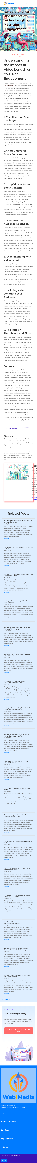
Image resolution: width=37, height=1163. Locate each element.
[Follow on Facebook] (2, 1160)
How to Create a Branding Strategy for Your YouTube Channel (17, 628)
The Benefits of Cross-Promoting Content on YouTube (18, 548)
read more (6, 538)
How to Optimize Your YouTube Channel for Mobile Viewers (18, 521)
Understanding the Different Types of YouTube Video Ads (17, 655)
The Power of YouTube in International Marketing (17, 788)
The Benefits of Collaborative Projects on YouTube (18, 842)
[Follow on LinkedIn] (5, 1160)
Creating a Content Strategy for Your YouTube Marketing (16, 762)
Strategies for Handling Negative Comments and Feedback (15, 681)
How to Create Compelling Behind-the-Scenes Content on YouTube (17, 735)
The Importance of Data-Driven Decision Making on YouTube (18, 869)
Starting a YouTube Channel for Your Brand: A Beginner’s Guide (18, 574)
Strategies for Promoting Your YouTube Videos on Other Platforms (17, 708)
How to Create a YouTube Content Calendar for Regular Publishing (16, 949)
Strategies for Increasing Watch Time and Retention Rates (18, 601)
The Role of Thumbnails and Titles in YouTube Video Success (16, 922)
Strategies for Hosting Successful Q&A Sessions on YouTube (17, 895)
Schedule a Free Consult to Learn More (18, 1030)
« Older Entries (6, 999)
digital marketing (9, 85)
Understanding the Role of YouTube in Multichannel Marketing (17, 815)
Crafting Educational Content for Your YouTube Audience (17, 975)
